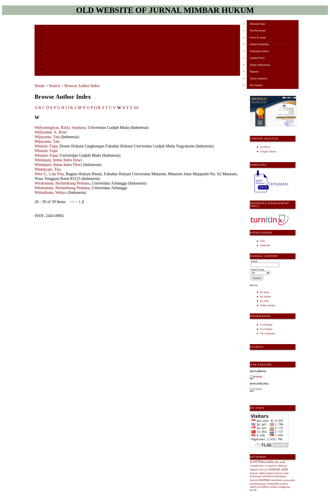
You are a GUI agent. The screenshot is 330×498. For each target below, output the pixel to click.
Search (48, 41)
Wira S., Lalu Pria (49, 174)
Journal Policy (257, 57)
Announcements (54, 55)
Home (48, 27)
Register (254, 71)
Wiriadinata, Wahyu (51, 192)
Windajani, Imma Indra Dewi (58, 160)
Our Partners (256, 85)
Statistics (50, 60)
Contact (49, 73)
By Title (264, 301)
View (262, 240)
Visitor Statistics (258, 78)
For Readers (266, 324)
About (48, 32)
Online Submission (260, 64)
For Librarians (267, 333)
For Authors (266, 329)
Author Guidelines (259, 44)
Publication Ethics (259, 51)
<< (72, 202)
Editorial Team (257, 23)
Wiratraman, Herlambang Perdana (62, 183)
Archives (50, 50)
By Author (265, 296)
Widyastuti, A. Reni (51, 132)
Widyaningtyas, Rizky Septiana (60, 127)
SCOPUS (265, 147)
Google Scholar (268, 151)
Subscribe (265, 245)
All (135, 107)
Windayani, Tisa (48, 169)
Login (48, 36)
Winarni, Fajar (46, 146)
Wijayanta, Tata (47, 137)
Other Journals (267, 305)
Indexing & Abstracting (58, 64)
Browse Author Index (82, 86)
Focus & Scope (258, 37)
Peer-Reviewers (258, 30)
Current (49, 46)
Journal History (54, 69)
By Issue (264, 292)
